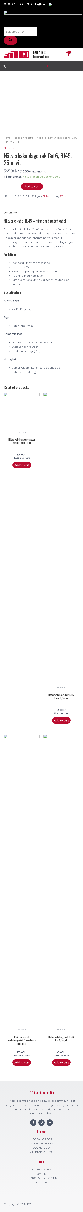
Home (7, 137)
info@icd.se (40, 4)
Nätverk (41, 137)
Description (11, 212)
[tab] (41, 212)
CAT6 (63, 196)
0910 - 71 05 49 (25, 4)
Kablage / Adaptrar (23, 137)
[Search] (10, 40)
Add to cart (32, 186)
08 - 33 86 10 (9, 4)
